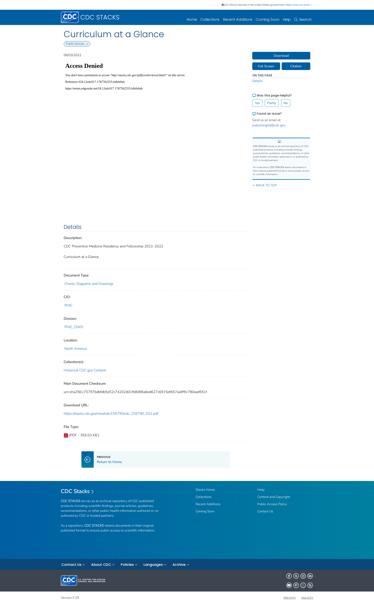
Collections (210, 19)
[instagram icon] (303, 576)
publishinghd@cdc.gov (269, 125)
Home (192, 19)
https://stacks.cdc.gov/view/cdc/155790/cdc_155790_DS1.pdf (111, 413)
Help (287, 19)
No (286, 103)
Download (281, 55)
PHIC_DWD (73, 327)
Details (257, 81)
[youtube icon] (289, 585)
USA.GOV (307, 598)
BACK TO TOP (266, 185)
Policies (127, 564)
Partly (271, 103)
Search (305, 19)
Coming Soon (267, 19)
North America (75, 348)
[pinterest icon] (296, 585)
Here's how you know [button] (298, 4)
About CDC (101, 564)
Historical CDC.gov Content (85, 370)
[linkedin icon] (310, 576)
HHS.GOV (290, 598)
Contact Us (265, 511)
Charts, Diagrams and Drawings (88, 283)
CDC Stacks (75, 491)
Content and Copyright (273, 497)
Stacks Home (205, 489)
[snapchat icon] (303, 585)
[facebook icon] (289, 576)
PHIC (68, 305)
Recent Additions (237, 19)
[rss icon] (310, 585)
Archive (179, 564)
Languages (153, 564)
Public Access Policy (272, 504)
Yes (257, 103)
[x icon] (296, 576)
